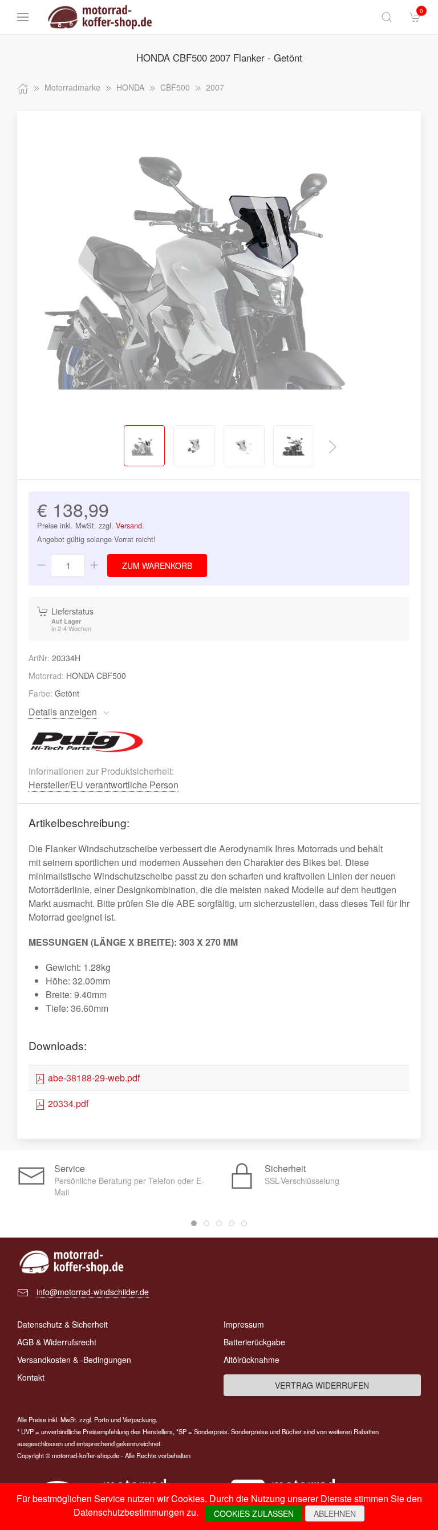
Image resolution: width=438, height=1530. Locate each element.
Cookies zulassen (254, 1513)
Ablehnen (335, 1513)
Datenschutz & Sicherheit (62, 1324)
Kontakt (30, 1377)
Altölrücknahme (251, 1359)
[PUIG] (87, 740)
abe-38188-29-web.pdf (93, 1077)
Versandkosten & (74, 1359)
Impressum (244, 1324)
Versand (129, 525)
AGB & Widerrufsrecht (56, 1342)
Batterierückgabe (254, 1342)
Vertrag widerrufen (322, 1385)
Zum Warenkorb (157, 565)
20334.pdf (67, 1103)
